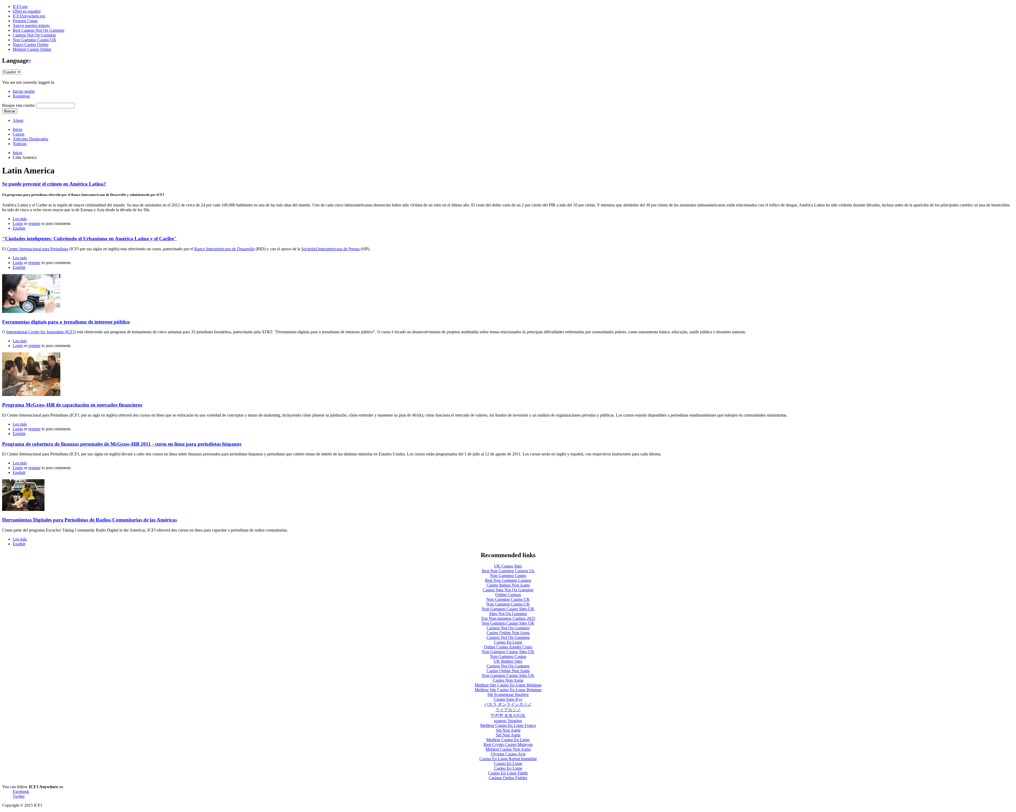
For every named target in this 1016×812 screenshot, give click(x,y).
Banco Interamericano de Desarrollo (224, 249)
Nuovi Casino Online (30, 44)
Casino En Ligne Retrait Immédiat (508, 758)
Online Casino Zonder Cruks (508, 647)
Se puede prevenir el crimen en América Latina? (54, 184)
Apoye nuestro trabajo (31, 25)
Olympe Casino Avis (508, 754)
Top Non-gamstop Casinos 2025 (508, 618)
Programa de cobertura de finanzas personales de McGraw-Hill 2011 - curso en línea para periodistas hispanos (121, 444)
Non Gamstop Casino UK (34, 40)
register (34, 223)
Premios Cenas (25, 21)
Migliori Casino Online (32, 49)
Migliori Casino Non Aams (508, 749)
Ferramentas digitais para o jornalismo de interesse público (66, 322)
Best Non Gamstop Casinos (508, 580)
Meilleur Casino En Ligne (508, 739)
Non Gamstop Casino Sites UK (508, 609)
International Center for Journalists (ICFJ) (41, 332)
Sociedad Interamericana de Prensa (330, 249)
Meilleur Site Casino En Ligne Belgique (508, 685)
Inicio (17, 152)
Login (18, 223)
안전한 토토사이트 (508, 715)
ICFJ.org (20, 6)
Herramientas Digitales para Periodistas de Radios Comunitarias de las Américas (89, 520)
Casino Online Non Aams (508, 632)
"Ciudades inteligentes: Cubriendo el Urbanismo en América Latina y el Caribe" (89, 238)
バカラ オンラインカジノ (508, 704)
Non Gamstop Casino (508, 575)
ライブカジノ (508, 710)
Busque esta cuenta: (19, 105)
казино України (508, 720)
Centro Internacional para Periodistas (37, 249)
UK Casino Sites (508, 566)
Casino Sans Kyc (508, 699)
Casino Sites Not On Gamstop (508, 590)
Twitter (19, 796)
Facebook (21, 791)
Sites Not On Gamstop (508, 613)
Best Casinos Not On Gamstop (38, 30)
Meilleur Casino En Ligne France (508, 725)
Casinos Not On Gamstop (34, 35)
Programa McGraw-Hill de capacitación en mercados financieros (72, 405)
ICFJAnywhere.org (29, 16)
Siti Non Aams (508, 730)
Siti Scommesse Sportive (508, 694)
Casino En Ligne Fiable (508, 773)
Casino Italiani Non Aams (508, 585)
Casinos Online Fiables (508, 778)
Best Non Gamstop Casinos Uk (508, 571)
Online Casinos (508, 594)
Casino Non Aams (508, 680)
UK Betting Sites (508, 661)
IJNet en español (26, 11)
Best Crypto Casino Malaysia (508, 744)
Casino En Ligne (508, 642)
